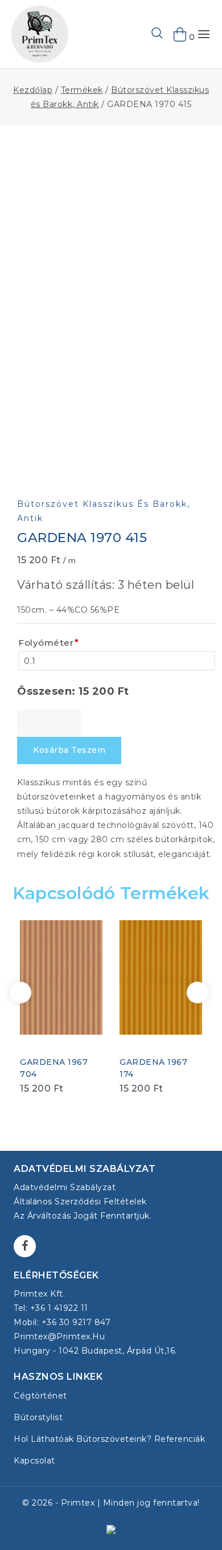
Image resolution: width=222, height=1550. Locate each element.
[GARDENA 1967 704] (61, 977)
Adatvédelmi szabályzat (65, 1187)
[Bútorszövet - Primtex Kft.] (39, 34)
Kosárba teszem (69, 750)
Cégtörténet (40, 1396)
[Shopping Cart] (180, 34)
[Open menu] (204, 34)
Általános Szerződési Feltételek (80, 1201)
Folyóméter (48, 642)
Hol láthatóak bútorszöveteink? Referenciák (109, 1439)
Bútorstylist (38, 1417)
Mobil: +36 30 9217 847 (62, 1322)
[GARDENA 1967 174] (161, 977)
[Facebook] (25, 1246)
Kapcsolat (34, 1460)
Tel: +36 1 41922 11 (51, 1308)
